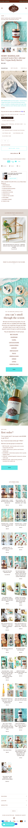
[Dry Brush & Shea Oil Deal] (7, 640)
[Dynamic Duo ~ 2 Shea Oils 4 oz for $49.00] (21, 515)
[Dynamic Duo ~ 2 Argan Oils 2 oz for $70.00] (7, 539)
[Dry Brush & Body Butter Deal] (21, 640)
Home (2, 15)
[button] (14, 153)
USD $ (13, 810)
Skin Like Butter (7, 815)
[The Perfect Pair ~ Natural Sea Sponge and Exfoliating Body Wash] (7, 589)
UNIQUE (14, 359)
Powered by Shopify (20, 815)
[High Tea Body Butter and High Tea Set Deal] (21, 690)
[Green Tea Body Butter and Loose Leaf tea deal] (21, 662)
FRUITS (14, 353)
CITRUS (14, 361)
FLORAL (14, 340)
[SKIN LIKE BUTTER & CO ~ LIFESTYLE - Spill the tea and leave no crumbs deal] (7, 690)
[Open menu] (3, 8)
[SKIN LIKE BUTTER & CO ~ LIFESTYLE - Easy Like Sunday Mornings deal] (7, 615)
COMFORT (14, 348)
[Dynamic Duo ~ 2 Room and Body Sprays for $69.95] (7, 515)
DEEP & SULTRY (14, 350)
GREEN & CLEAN (14, 356)
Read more (2, 107)
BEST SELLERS (14, 68)
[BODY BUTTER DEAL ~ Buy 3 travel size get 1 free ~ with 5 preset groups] (21, 715)
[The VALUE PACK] (7, 741)
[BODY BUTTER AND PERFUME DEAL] (7, 562)
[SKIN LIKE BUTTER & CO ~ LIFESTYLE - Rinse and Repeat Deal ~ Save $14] (21, 615)
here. (24, 323)
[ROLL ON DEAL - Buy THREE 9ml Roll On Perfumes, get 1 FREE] (21, 491)
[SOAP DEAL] (21, 539)
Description (4, 68)
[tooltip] (19, 153)
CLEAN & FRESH (14, 345)
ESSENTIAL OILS (14, 364)
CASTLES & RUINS (14, 342)
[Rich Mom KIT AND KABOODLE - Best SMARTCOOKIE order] (7, 768)
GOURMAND (14, 337)
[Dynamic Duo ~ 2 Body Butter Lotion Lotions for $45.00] (7, 491)
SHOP (14, 369)
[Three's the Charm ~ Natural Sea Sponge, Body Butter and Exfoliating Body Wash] (21, 589)
